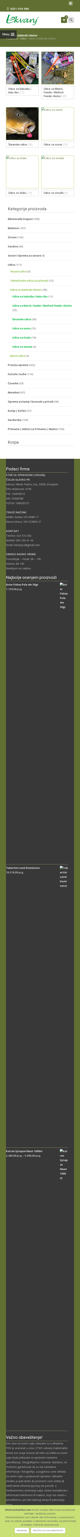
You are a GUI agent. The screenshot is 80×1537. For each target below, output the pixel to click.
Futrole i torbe (17, 374)
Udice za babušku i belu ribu (30, 296)
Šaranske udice (21, 319)
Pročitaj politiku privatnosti (48, 1530)
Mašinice (13, 228)
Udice (11, 264)
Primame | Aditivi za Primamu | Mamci (32, 429)
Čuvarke (13, 383)
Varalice (13, 246)
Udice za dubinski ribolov (26, 289)
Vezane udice (18, 271)
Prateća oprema (18, 365)
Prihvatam (22, 1530)
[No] (75, 1521)
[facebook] (70, 4)
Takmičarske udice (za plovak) (29, 280)
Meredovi (14, 392)
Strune (12, 237)
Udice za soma (21, 328)
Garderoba (14, 420)
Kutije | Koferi (17, 410)
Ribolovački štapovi (20, 219)
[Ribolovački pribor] (19, 19)
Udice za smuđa (22, 346)
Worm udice (17, 356)
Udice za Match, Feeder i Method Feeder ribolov (42, 305)
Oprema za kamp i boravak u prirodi (30, 401)
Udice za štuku (21, 337)
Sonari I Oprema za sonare (24, 255)
